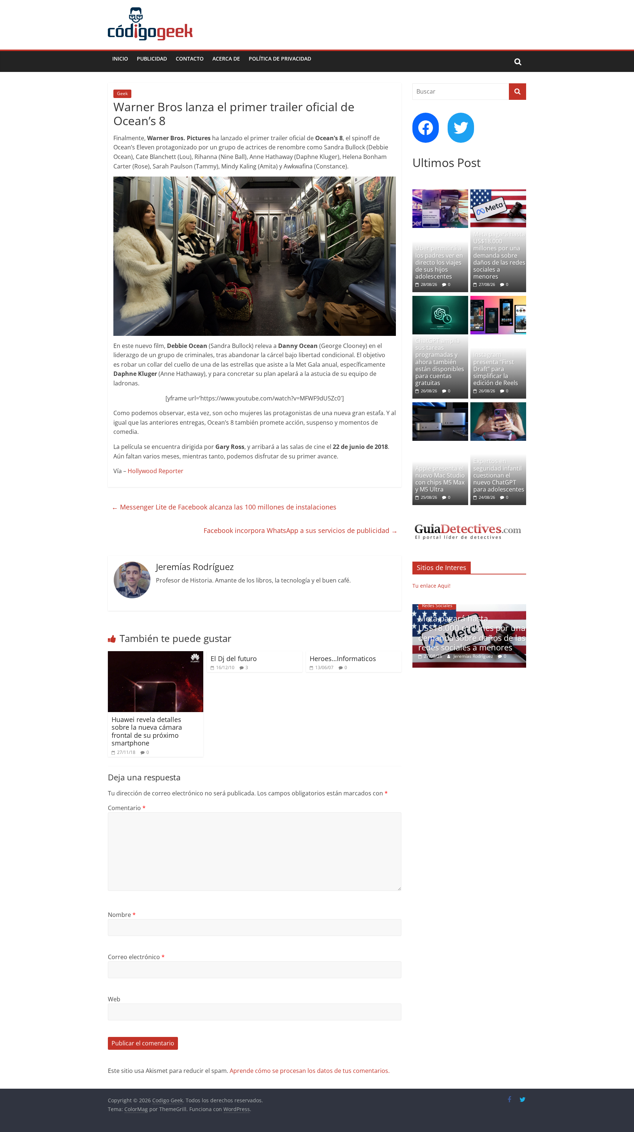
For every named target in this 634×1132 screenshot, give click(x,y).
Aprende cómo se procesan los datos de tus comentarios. (310, 1071)
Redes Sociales (437, 605)
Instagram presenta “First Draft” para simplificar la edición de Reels (495, 369)
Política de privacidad (280, 58)
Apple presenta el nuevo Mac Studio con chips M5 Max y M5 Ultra (440, 479)
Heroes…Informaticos (343, 658)
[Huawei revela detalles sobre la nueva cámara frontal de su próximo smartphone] (155, 656)
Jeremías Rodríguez (473, 656)
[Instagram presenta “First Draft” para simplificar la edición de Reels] (498, 299)
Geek (122, 93)
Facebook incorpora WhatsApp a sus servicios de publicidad (301, 530)
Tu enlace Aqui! (431, 585)
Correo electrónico (136, 957)
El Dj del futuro (234, 658)
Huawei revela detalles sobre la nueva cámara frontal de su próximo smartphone (147, 731)
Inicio (120, 58)
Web (114, 999)
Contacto (190, 58)
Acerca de (226, 58)
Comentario (127, 808)
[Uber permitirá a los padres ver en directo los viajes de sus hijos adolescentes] (440, 193)
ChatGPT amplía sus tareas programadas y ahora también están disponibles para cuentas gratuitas (439, 362)
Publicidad (152, 58)
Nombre (122, 915)
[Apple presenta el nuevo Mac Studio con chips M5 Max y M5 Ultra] (440, 406)
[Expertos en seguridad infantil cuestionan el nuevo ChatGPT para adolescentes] (498, 406)
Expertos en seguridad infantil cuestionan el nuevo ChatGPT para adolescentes (498, 475)
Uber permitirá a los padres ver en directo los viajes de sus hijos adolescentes (439, 262)
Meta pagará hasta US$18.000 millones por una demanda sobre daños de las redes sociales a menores (499, 255)
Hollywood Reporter (155, 471)
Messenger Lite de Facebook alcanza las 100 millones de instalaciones (224, 506)
